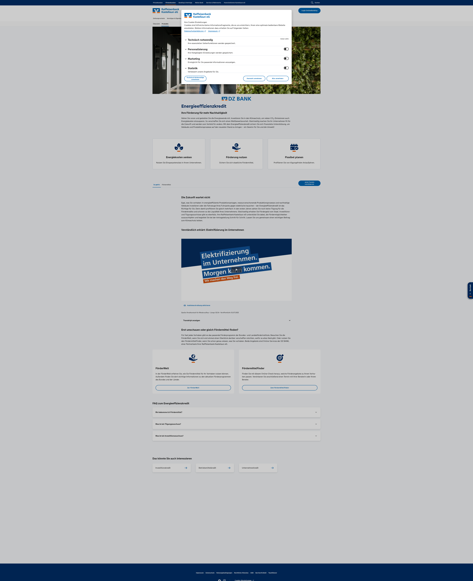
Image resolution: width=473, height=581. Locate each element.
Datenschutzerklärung (194, 31)
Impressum (213, 31)
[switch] (286, 49)
